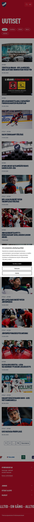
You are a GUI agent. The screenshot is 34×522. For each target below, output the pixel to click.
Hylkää (17, 273)
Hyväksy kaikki (17, 264)
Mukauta (17, 268)
